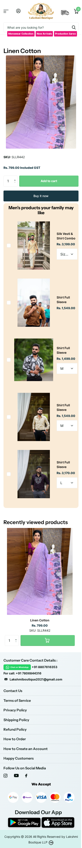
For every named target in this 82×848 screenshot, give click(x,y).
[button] (16, 177)
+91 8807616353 (44, 667)
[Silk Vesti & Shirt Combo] (33, 245)
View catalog (6, 11)
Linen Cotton (39, 620)
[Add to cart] (48, 640)
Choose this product (9, 245)
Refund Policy (15, 729)
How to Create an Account (25, 749)
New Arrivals (44, 33)
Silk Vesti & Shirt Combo (66, 236)
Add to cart (49, 181)
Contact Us (12, 691)
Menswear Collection (20, 33)
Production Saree (65, 33)
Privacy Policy (15, 710)
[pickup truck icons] (65, 14)
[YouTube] (16, 775)
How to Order (14, 739)
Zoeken (74, 27)
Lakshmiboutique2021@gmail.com (36, 679)
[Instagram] (5, 776)
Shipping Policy (16, 720)
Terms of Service (17, 700)
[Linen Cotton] (40, 571)
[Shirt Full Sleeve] (33, 303)
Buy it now (41, 196)
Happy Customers (18, 758)
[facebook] (26, 775)
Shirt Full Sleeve (63, 299)
